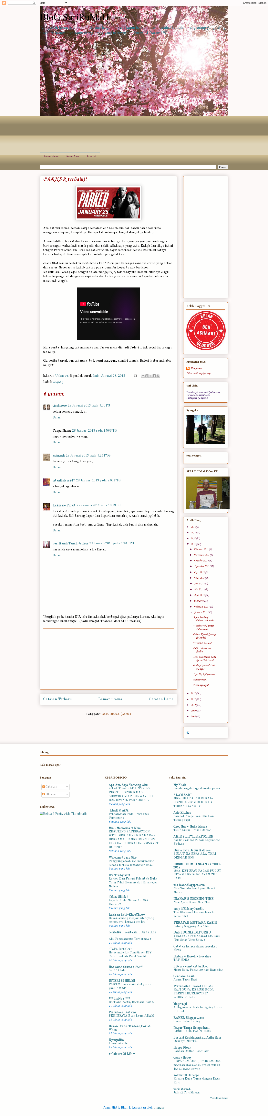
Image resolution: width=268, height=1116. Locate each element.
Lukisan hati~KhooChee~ (127, 914)
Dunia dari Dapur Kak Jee (192, 850)
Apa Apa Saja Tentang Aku (128, 785)
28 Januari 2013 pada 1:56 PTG (94, 430)
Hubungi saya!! (201, 685)
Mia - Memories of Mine (125, 828)
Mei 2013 (199, 589)
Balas (57, 417)
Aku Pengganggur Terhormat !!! (130, 938)
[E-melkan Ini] (143, 376)
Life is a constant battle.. (191, 966)
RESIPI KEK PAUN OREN (192, 1031)
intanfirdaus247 (64, 480)
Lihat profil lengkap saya (198, 373)
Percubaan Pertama (123, 1012)
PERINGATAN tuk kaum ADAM (131, 1015)
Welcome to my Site (123, 857)
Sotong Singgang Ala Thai (191, 926)
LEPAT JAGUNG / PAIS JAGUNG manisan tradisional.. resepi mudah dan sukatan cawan (197, 1065)
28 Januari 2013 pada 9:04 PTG (98, 480)
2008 (193, 716)
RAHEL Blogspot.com (188, 1018)
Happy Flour (182, 1047)
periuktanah (182, 1089)
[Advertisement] (108, 659)
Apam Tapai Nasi (185, 979)
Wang (113, 1029)
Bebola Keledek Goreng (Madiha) (204, 636)
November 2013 (202, 555)
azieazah (59, 455)
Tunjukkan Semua (219, 1098)
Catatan (51, 787)
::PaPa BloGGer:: (120, 949)
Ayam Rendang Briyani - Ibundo (203, 619)
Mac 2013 (199, 600)
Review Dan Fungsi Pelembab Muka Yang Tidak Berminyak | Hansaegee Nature (133, 882)
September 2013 (202, 566)
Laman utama (51, 156)
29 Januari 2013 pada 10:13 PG (99, 505)
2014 (193, 538)
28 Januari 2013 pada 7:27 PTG (88, 455)
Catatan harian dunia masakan (195, 946)
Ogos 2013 (199, 572)
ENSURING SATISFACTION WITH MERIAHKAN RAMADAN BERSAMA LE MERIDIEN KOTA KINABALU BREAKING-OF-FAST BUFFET (134, 839)
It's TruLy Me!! (119, 875)
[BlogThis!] (147, 376)
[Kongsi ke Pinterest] (158, 376)
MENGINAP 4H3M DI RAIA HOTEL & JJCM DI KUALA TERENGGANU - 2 (193, 802)
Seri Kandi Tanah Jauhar (70, 543)
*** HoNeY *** (119, 998)
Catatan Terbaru (57, 699)
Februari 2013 (201, 606)
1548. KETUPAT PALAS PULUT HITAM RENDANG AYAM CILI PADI (197, 874)
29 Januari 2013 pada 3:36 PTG (111, 543)
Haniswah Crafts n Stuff (125, 967)
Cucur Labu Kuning (186, 1021)
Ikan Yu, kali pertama (204, 674)
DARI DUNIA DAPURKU (192, 932)
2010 (193, 705)
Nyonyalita (116, 1040)
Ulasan (50, 794)
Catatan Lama (161, 699)
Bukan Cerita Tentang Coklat (130, 1026)
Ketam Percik (199, 679)
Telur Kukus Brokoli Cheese (192, 830)
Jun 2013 (199, 583)
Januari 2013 (201, 612)
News (177, 949)
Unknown (195, 368)
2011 (193, 699)
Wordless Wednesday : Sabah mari (204, 627)
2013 (193, 544)
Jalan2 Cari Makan (186, 1092)
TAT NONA (181, 959)
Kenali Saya (72, 156)
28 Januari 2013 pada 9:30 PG (89, 405)
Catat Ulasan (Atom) (115, 714)
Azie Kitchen (182, 812)
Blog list (91, 156)
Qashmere (60, 405)
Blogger (159, 1107)
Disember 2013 (201, 549)
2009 (193, 710)
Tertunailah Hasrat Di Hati (192, 986)
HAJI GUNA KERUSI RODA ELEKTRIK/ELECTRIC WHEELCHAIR (193, 993)
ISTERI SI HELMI (122, 980)
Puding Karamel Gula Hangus (204, 667)
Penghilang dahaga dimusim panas (196, 788)
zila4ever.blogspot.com (189, 885)
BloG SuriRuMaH (74, 16)
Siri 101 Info (117, 970)
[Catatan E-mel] (135, 375)
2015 (193, 532)
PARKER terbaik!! (202, 643)
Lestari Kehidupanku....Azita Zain (197, 1037)
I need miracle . (119, 1043)
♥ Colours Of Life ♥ (122, 1054)
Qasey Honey (182, 1057)
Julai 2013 (199, 578)
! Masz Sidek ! (118, 897)
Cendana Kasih (184, 976)
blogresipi (180, 1004)
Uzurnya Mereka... (185, 1041)
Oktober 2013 (201, 560)
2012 (193, 693)
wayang (58, 382)
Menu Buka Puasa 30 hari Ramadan (198, 969)
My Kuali (179, 785)
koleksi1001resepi (186, 1075)
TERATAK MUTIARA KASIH (195, 922)
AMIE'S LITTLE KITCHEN (193, 836)
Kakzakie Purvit (64, 505)
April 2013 (199, 595)
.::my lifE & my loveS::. (188, 908)
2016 (193, 527)
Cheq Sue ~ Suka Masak (190, 826)
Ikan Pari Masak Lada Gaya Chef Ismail (204, 659)
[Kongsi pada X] (150, 376)
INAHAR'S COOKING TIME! (193, 898)
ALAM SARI (182, 795)
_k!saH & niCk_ (119, 810)
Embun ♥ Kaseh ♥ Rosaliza (192, 956)
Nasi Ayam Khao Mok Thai (191, 902)
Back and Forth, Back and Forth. (131, 1002)
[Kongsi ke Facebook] (154, 376)
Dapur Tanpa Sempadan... (191, 1028)
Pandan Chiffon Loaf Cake (191, 1051)
